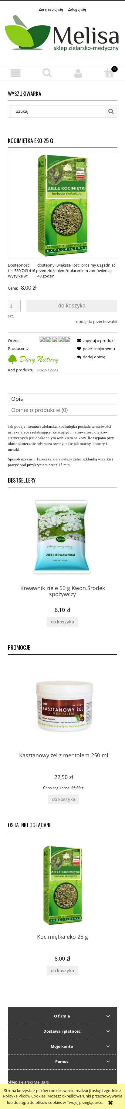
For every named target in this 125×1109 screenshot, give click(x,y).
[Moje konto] (78, 73)
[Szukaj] (111, 111)
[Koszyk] (109, 72)
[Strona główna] (62, 35)
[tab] (62, 398)
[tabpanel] (62, 445)
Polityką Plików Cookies (24, 1096)
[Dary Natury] (33, 358)
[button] (15, 73)
